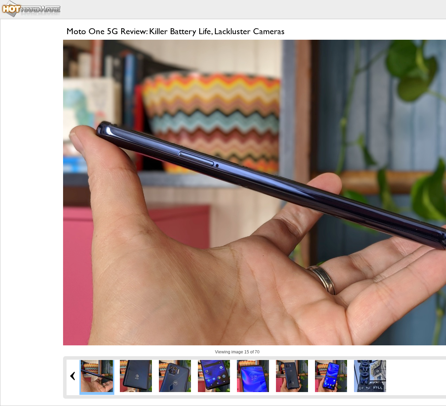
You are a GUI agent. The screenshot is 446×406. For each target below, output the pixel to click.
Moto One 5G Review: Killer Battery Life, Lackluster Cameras (176, 31)
